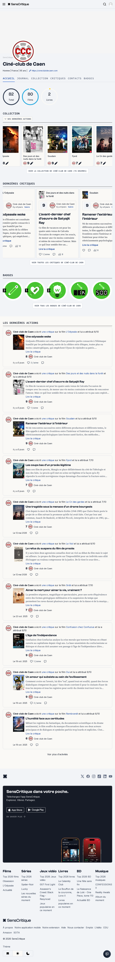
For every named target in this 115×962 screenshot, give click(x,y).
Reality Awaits (102, 892)
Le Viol (69, 543)
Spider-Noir (27, 884)
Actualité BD (83, 900)
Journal (23, 78)
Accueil (9, 78)
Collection (39, 78)
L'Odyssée (71, 331)
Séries (26, 871)
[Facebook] (88, 777)
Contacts (74, 78)
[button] (111, 4)
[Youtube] (110, 777)
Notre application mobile (28, 927)
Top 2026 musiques (100, 878)
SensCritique (8, 57)
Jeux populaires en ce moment (47, 907)
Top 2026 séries (26, 878)
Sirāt (68, 585)
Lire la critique (47, 249)
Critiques (58, 78)
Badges (89, 78)
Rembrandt (72, 713)
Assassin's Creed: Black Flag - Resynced (46, 894)
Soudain (52, 156)
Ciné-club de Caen (22, 204)
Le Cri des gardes (75, 501)
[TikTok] (99, 777)
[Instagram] (93, 777)
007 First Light (47, 884)
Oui (68, 672)
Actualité (7, 890)
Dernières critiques (19, 183)
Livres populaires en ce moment (65, 903)
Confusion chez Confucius (80, 627)
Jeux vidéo (48, 871)
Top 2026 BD (84, 876)
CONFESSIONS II (103, 886)
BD (79, 871)
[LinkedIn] (105, 777)
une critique (48, 331)
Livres (63, 871)
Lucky (24, 889)
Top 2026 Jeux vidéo (48, 878)
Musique (101, 871)
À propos (8, 927)
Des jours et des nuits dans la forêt (32, 157)
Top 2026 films (11, 876)
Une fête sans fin (84, 883)
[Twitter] (82, 777)
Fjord (74, 156)
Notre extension (50, 927)
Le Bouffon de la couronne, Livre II (65, 892)
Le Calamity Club (64, 883)
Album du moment (100, 898)
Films (7, 871)
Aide (63, 927)
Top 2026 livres (66, 876)
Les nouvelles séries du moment (28, 897)
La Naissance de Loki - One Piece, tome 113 (85, 892)
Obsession (8, 881)
